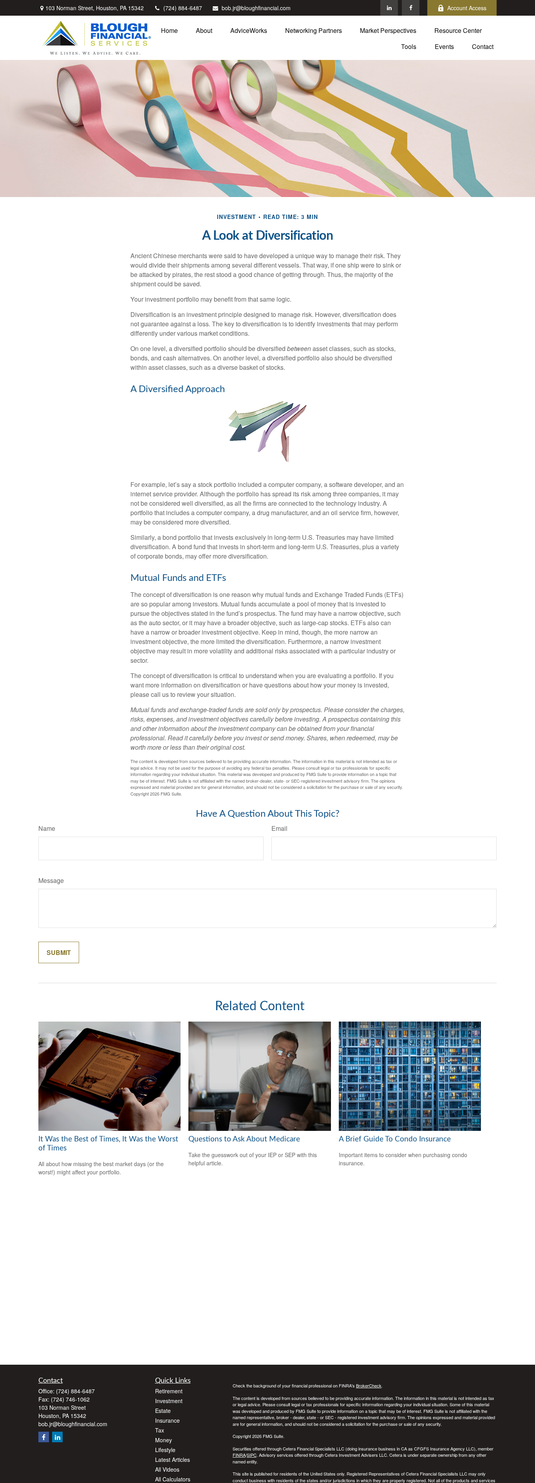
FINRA (239, 1455)
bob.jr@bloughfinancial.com (256, 8)
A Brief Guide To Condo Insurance (395, 1139)
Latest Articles (172, 1459)
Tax (159, 1430)
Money (163, 1440)
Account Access (466, 8)
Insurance (167, 1420)
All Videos (167, 1469)
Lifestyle (165, 1450)
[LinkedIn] (389, 8)
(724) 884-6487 (182, 8)
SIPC (252, 1455)
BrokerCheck (368, 1385)
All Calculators (172, 1479)
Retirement (169, 1391)
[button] (169, 30)
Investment (169, 1401)
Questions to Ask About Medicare (244, 1139)
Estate (163, 1410)
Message (51, 880)
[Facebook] (410, 8)
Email (279, 828)
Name (46, 828)
